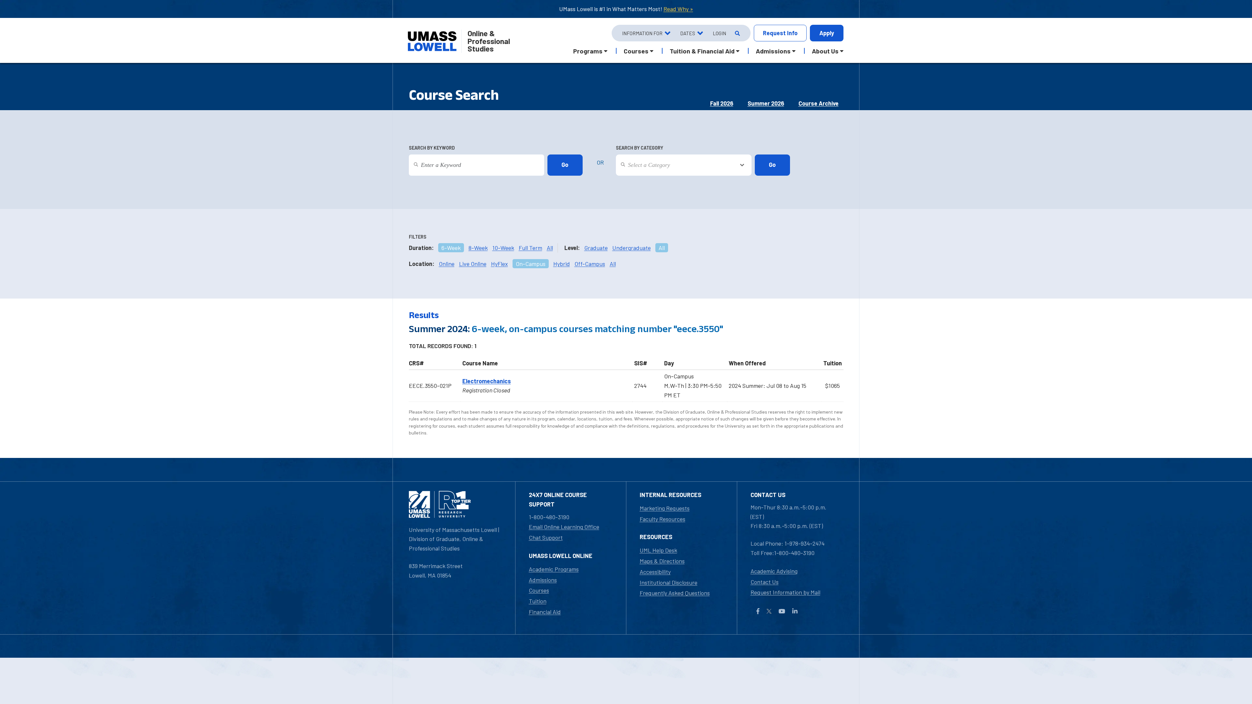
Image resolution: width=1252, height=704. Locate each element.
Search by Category (639, 148)
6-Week (451, 247)
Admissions (543, 579)
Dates (687, 33)
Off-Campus (589, 263)
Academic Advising (774, 571)
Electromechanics (486, 381)
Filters (417, 237)
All (550, 247)
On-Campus (530, 263)
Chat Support (546, 537)
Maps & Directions (662, 561)
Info (780, 33)
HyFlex (499, 263)
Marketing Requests (665, 508)
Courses (539, 590)
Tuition (537, 601)
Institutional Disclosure (668, 582)
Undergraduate (631, 247)
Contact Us (765, 581)
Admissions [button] (773, 51)
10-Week (503, 247)
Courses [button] (636, 51)
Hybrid (561, 263)
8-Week (478, 247)
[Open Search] (736, 33)
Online (447, 263)
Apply (826, 33)
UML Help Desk (658, 550)
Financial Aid (545, 611)
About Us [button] (825, 51)
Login (719, 33)
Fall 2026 (721, 103)
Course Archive (818, 103)
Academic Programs (554, 569)
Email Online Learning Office (564, 526)
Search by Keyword (432, 148)
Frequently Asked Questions (675, 592)
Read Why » (678, 8)
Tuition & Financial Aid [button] (702, 51)
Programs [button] (588, 51)
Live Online (472, 263)
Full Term (530, 247)
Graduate (596, 247)
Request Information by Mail (785, 592)
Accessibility (655, 571)
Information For (642, 33)
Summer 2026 (766, 103)
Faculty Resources (662, 518)
